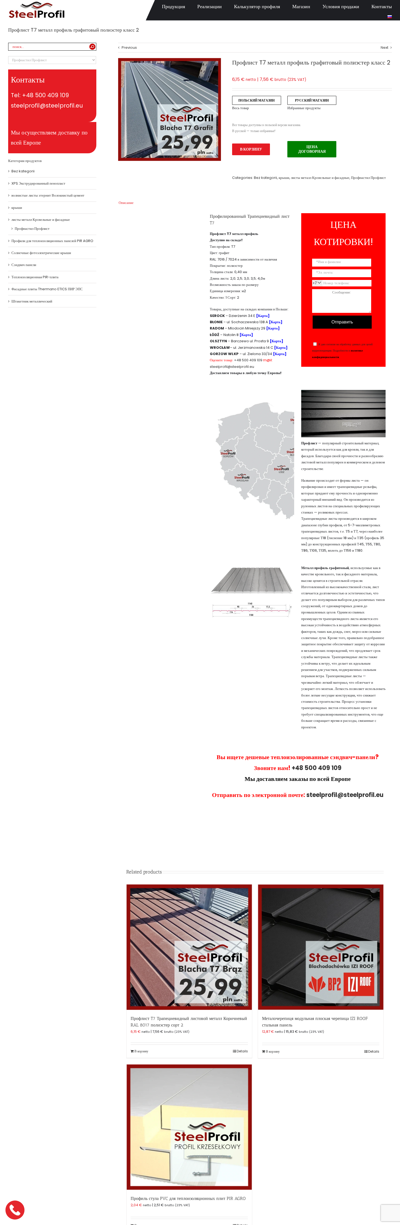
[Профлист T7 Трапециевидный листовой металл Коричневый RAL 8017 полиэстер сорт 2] (189, 947)
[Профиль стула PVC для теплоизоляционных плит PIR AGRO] (189, 1127)
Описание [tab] (126, 202)
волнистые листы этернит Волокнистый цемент (47, 195)
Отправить (342, 322)
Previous (129, 47)
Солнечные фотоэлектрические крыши (41, 252)
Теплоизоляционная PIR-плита (35, 277)
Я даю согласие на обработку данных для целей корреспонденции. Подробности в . (342, 350)
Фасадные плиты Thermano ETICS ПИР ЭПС (47, 289)
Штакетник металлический (31, 301)
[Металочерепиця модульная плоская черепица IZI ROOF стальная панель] (320, 947)
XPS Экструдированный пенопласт (38, 183)
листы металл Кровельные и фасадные (320, 177)
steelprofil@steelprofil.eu (232, 366)
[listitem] (291, 505)
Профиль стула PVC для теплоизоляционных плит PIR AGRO (188, 1198)
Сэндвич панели (23, 264)
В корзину (251, 149)
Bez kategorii (265, 177)
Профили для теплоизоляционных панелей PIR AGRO (52, 240)
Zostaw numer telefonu (15, 1209)
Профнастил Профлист (368, 177)
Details (242, 1051)
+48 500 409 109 (248, 360)
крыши (284, 177)
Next (384, 47)
